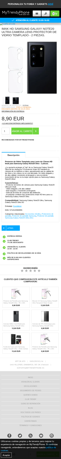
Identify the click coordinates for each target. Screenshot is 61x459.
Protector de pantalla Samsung (24, 216)
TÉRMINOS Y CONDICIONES (30, 425)
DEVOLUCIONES (30, 386)
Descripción (13, 155)
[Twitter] (20, 436)
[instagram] (52, 436)
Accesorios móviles (33, 214)
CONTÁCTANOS (30, 421)
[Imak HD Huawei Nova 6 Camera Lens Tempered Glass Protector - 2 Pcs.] (30, 95)
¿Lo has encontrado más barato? (17, 123)
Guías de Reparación (30, 403)
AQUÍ (50, 4)
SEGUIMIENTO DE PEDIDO (30, 390)
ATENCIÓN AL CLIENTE (30, 382)
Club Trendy (30, 399)
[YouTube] (41, 436)
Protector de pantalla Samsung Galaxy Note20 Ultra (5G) (29, 217)
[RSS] (30, 436)
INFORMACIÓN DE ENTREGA (13, 111)
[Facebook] (9, 436)
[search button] (45, 13)
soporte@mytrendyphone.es (30, 368)
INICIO (30, 377)
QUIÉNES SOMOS (30, 395)
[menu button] (37, 13)
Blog (30, 408)
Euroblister (17, 206)
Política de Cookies (30, 417)
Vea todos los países (30, 412)
